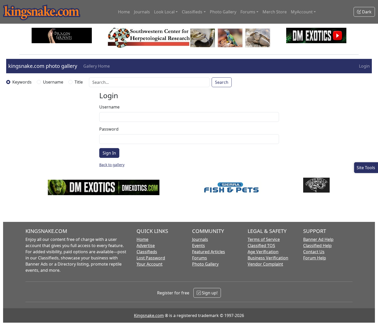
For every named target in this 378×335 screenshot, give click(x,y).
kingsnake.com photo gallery (42, 65)
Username (53, 82)
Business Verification (268, 258)
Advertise (146, 245)
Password (109, 129)
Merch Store (275, 12)
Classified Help (317, 245)
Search (221, 82)
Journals (142, 12)
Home (124, 12)
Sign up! (209, 293)
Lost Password (151, 258)
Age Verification (263, 252)
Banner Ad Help (318, 239)
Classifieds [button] (192, 12)
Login (364, 66)
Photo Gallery (223, 12)
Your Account (150, 264)
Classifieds (147, 252)
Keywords (22, 82)
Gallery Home (96, 66)
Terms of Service (264, 239)
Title (79, 82)
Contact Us (314, 252)
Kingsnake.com (149, 315)
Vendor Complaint (265, 264)
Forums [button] (247, 12)
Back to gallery (111, 164)
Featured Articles (208, 252)
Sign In (109, 153)
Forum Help (314, 258)
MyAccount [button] (302, 12)
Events (198, 245)
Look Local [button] (164, 12)
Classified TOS (261, 245)
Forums (199, 258)
